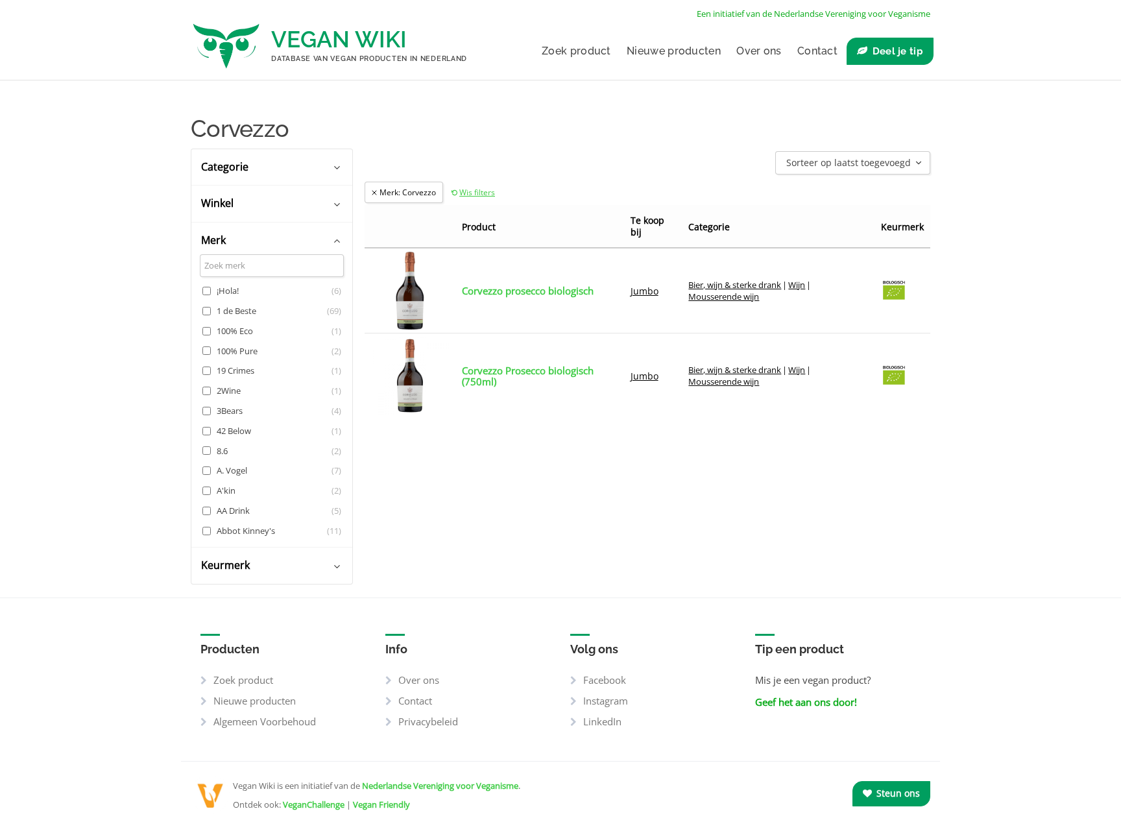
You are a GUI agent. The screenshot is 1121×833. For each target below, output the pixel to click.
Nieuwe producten (674, 51)
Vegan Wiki (339, 39)
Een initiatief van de (813, 13)
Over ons (758, 51)
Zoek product (576, 51)
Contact (817, 51)
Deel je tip (898, 51)
